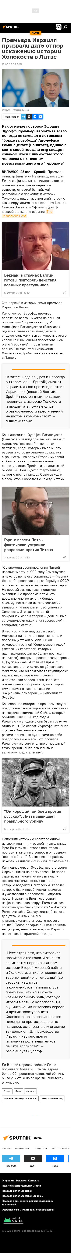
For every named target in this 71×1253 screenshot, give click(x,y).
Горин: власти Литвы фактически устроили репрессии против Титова (28, 544)
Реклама (21, 1180)
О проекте (8, 1180)
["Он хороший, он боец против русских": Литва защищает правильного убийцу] (35, 782)
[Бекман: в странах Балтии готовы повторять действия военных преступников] (35, 246)
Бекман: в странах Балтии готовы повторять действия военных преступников (30, 280)
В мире (7, 1091)
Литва (18, 1091)
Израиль (30, 1091)
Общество (41, 1148)
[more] (65, 292)
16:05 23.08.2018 (12, 64)
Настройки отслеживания (38, 1209)
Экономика (60, 1148)
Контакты (34, 1180)
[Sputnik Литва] (11, 28)
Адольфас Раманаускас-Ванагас (20, 1098)
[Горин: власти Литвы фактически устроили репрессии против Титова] (35, 511)
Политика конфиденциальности (21, 1185)
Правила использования (17, 1190)
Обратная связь (11, 1209)
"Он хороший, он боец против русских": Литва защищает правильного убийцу (32, 816)
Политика (22, 1148)
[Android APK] (13, 1220)
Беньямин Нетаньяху (52, 1098)
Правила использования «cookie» (22, 1195)
